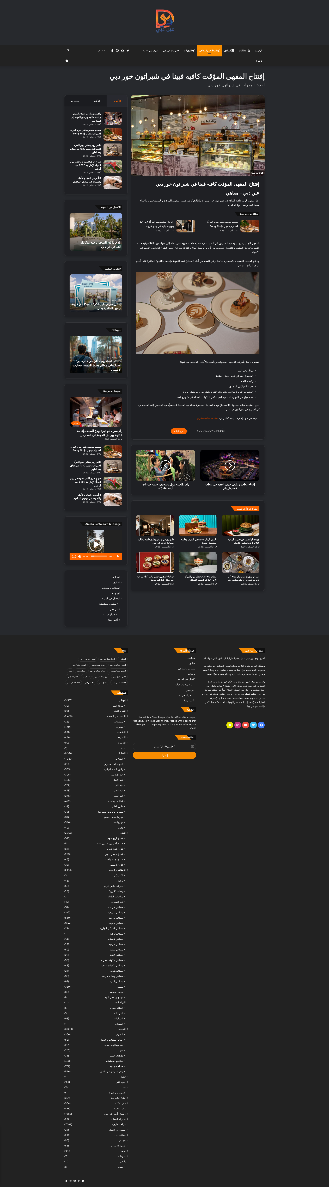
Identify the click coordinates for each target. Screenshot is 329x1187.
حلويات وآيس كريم (113, 885)
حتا (124, 1087)
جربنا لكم (121, 1082)
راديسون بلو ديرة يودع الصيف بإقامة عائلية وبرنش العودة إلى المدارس (86, 117)
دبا (122, 748)
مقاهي (120, 986)
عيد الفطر (118, 795)
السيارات (118, 1018)
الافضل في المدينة (111, 598)
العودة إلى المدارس (113, 763)
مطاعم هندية (116, 970)
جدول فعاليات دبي (98, 670)
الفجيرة (122, 742)
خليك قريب (109, 614)
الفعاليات (243, 50)
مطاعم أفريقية (115, 907)
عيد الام (119, 785)
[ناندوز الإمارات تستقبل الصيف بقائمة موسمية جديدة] (198, 525)
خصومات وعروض (117, 1092)
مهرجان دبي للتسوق (113, 817)
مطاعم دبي (89, 682)
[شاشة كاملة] (74, 556)
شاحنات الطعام (115, 896)
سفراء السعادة (118, 1119)
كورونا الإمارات (118, 1145)
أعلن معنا (113, 619)
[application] (96, 545)
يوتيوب (119, 726)
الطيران (119, 1023)
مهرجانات (118, 822)
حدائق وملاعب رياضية (112, 1039)
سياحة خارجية (119, 1124)
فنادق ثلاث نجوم (115, 848)
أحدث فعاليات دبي (87, 659)
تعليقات (75, 100)
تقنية (123, 1076)
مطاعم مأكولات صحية (112, 965)
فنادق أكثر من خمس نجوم (110, 843)
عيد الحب (118, 790)
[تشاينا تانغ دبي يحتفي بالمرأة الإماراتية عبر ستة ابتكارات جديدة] (155, 562)
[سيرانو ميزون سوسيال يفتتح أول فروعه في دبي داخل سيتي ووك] (240, 562)
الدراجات (118, 1013)
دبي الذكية (120, 1103)
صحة (120, 1166)
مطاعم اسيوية (116, 923)
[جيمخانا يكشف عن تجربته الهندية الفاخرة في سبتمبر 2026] (240, 525)
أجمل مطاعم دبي (107, 659)
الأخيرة (117, 100)
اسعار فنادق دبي (79, 665)
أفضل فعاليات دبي (118, 665)
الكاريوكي (118, 875)
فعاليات (86, 676)
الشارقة (122, 737)
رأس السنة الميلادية (113, 769)
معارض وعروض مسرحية (110, 811)
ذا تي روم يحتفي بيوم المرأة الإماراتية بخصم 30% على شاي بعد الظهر (85, 149)
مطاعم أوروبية (115, 917)
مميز (123, 1151)
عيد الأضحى (117, 774)
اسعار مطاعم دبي (118, 670)
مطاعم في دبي (73, 682)
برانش (120, 880)
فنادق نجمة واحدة (114, 859)
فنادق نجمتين (116, 864)
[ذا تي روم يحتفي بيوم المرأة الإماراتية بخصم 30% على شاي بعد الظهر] (112, 150)
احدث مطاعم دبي (98, 665)
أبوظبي (123, 659)
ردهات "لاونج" (116, 891)
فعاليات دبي (73, 676)
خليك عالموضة (118, 1098)
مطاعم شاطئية (115, 938)
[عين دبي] (164, 22)
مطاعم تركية (116, 933)
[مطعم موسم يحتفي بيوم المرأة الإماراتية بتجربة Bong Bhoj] (249, 226)
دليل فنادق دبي (119, 676)
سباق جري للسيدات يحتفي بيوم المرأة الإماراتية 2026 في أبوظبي (85, 165)
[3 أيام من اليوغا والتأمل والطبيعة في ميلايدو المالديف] (112, 182)
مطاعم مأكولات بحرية (112, 960)
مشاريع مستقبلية (107, 603)
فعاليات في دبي (119, 682)
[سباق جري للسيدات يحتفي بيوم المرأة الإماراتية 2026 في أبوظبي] (112, 166)
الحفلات (119, 758)
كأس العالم (117, 806)
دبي (70, 670)
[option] (96, 232)
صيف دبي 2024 (150, 50)
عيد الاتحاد (118, 779)
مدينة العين (117, 705)
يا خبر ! (259, 60)
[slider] (99, 556)
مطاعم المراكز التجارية (111, 928)
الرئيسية (258, 50)
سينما (120, 1050)
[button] (96, 545)
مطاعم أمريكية (115, 912)
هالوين (120, 827)
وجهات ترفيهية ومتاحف (111, 1071)
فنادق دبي (103, 682)
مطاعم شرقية (116, 944)
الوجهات (188, 50)
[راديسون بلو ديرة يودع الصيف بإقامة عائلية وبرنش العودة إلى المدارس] (112, 118)
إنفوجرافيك (120, 710)
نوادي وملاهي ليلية (114, 997)
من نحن (114, 609)
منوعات (122, 1156)
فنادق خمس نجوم (114, 854)
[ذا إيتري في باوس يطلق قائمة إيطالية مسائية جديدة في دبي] (155, 525)
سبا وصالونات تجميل (113, 1044)
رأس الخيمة (120, 1108)
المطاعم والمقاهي (208, 50)
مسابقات (118, 721)
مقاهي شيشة (116, 991)
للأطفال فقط (116, 1055)
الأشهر (96, 100)
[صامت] (79, 556)
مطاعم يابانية (116, 981)
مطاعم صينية (116, 949)
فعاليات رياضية (115, 801)
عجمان (122, 1140)
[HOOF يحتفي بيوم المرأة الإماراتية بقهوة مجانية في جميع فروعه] (185, 226)
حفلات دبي (81, 670)
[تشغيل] (118, 556)
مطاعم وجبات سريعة (112, 976)
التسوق (119, 1034)
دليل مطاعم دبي (101, 676)
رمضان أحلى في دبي (115, 1113)
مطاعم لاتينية (116, 954)
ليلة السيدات (117, 901)
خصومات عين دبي (170, 50)
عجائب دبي (120, 1135)
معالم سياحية (116, 1066)
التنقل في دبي (116, 1007)
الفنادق (227, 50)
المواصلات (120, 1002)
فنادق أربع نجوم (115, 838)
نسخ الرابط (178, 431)
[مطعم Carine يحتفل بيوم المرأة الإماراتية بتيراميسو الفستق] (198, 562)
